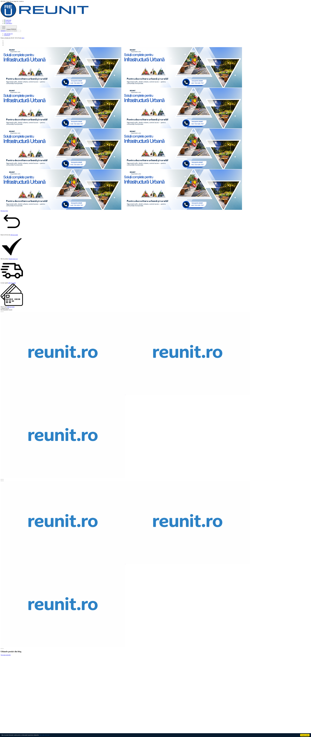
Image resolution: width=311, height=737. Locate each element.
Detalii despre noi (13, 259)
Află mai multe (14, 235)
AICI (23, 38)
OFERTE (3, 31)
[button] (3, 211)
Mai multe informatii (44, 735)
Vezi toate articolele (6, 655)
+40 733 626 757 (8, 33)
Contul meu (8, 20)
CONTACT (7, 35)
